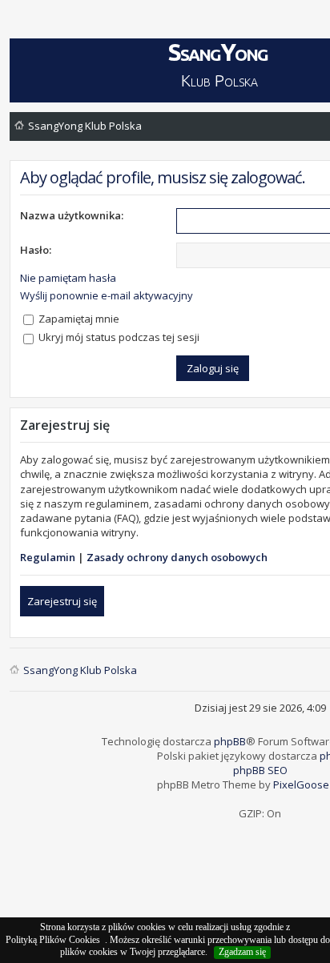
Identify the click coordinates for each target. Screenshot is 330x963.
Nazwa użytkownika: (71, 215)
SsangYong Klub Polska (85, 125)
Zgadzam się (242, 951)
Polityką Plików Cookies (53, 939)
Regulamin (47, 557)
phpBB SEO (260, 770)
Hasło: (35, 250)
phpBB (230, 741)
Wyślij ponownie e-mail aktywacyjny (106, 295)
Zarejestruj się (62, 601)
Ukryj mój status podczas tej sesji (117, 337)
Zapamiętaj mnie (77, 318)
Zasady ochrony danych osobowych (177, 557)
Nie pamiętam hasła (68, 278)
